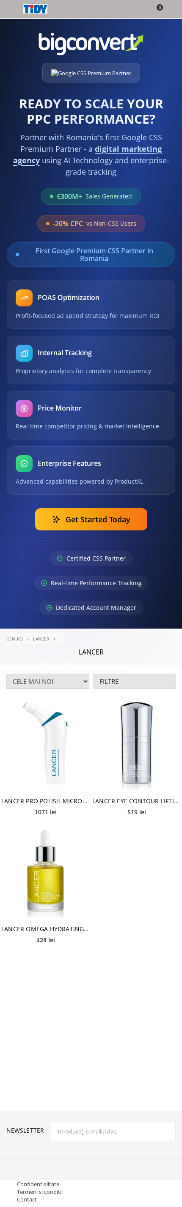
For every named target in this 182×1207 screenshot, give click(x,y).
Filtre (109, 681)
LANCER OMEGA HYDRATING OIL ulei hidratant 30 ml (45, 929)
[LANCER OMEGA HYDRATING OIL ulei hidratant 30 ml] (45, 874)
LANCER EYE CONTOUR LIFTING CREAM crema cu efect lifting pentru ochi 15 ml (136, 801)
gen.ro (14, 639)
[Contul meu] (170, 10)
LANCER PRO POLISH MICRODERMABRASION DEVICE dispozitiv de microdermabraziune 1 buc (45, 801)
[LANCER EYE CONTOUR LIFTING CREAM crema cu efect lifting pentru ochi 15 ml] (136, 747)
